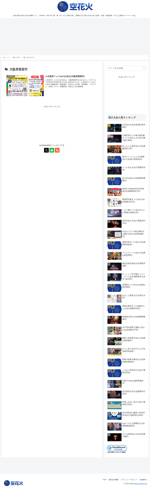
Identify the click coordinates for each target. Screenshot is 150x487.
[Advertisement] (75, 36)
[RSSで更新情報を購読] (57, 150)
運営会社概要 (113, 480)
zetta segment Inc (140, 484)
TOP (104, 480)
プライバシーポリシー (129, 480)
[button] (144, 68)
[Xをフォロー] (46, 150)
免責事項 (143, 480)
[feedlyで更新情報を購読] (51, 150)
